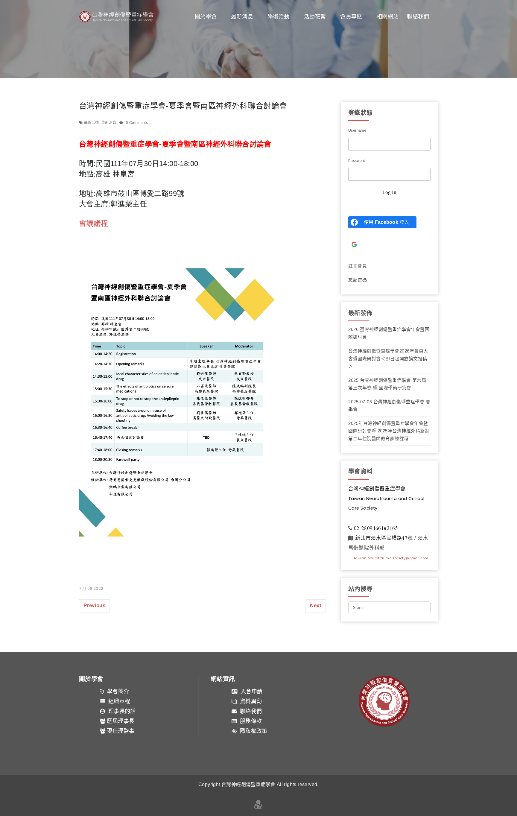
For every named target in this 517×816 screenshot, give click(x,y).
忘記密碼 (357, 279)
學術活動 (278, 17)
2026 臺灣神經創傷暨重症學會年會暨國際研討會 (388, 333)
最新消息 (242, 17)
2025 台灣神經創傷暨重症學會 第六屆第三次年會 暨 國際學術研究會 (387, 384)
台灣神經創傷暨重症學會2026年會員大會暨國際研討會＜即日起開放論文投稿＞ (388, 358)
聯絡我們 (418, 17)
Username (357, 130)
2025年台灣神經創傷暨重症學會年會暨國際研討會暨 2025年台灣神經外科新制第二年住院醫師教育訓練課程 (388, 431)
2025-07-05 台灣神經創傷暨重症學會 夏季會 (389, 405)
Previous (94, 605)
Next (315, 605)
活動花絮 (315, 17)
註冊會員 (357, 265)
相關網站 (388, 17)
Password (356, 161)
